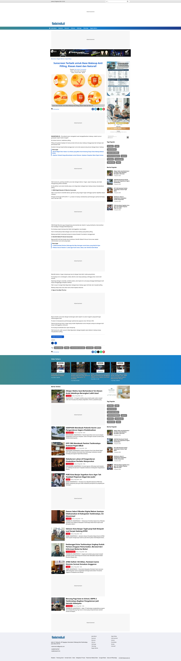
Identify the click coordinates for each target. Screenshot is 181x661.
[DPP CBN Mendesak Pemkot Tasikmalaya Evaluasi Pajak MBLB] (110, 190)
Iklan (73, 658)
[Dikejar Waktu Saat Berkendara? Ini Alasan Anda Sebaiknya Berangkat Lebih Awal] (110, 173)
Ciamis (68, 566)
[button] (94, 28)
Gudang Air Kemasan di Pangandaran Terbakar (58, 374)
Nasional (60, 28)
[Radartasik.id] (58, 24)
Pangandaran (70, 432)
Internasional (114, 638)
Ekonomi (67, 28)
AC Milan (110, 146)
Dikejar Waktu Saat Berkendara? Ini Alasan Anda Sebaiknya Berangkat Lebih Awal (121, 172)
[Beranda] (49, 28)
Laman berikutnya (57, 336)
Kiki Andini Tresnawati (80, 69)
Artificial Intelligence (113, 156)
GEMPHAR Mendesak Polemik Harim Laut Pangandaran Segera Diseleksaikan (122, 181)
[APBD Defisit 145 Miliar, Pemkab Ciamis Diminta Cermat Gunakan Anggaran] (58, 567)
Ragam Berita (93, 28)
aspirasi (124, 156)
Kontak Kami (68, 658)
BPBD (118, 162)
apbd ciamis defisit (113, 153)
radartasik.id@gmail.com (58, 646)
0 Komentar (56, 109)
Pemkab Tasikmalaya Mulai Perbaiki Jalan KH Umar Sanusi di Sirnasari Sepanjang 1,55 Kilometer (80, 376)
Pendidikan (69, 606)
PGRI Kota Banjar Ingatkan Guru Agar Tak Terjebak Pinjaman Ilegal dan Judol (121, 207)
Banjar (68, 479)
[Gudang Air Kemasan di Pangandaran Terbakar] (60, 367)
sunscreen (90, 348)
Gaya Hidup (68, 59)
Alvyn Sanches (112, 149)
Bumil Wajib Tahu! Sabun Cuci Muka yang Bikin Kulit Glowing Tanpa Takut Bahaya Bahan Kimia (78, 152)
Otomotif (69, 396)
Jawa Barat (53, 28)
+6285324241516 (55, 651)
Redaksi (53, 658)
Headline (69, 518)
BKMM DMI (111, 162)
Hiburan (73, 28)
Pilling (66, 348)
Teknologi (85, 28)
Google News (102, 658)
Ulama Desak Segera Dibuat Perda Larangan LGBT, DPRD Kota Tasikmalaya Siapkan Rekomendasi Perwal (119, 376)
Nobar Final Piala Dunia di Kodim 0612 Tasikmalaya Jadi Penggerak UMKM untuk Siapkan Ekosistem (100, 375)
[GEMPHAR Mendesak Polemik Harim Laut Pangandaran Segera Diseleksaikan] (110, 182)
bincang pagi (119, 159)
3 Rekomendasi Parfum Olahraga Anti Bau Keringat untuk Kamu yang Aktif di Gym (76, 245)
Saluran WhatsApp (112, 658)
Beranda (53, 59)
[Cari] (127, 1)
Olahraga (79, 28)
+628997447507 (55, 649)
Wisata (112, 644)
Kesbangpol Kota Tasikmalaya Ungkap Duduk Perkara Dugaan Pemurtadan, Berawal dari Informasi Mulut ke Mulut (85, 546)
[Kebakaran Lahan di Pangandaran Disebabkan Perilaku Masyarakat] (110, 199)
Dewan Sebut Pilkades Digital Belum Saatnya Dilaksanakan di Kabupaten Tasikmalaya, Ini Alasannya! (85, 513)
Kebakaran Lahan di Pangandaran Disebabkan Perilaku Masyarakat (120, 198)
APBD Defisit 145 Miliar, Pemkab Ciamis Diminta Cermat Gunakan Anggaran (82, 563)
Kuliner (113, 640)
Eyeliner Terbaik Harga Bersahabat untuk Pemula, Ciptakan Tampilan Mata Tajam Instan (78, 155)
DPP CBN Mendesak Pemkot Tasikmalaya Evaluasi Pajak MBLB (120, 190)
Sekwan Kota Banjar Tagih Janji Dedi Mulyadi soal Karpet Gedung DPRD (85, 530)
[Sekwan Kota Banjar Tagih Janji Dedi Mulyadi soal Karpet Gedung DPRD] (58, 534)
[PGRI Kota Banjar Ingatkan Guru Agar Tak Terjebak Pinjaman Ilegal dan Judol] (110, 207)
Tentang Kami (60, 658)
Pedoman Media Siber (92, 658)
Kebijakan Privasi (80, 658)
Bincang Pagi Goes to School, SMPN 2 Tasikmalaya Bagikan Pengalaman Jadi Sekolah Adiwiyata (82, 600)
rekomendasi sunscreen (77, 348)
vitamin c (97, 348)
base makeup (58, 348)
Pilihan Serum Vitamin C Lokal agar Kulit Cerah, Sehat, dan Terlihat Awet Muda (75, 247)
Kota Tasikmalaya (71, 448)
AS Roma (110, 159)
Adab (117, 146)
